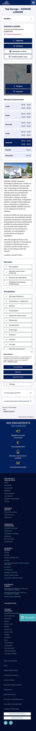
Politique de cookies (12, 361)
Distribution (8, 531)
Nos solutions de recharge (12, 596)
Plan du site (8, 689)
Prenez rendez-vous (10, 670)
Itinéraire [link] (19, 46)
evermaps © (30, 417)
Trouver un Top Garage (9, 407)
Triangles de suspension (11, 499)
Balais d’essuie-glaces (11, 575)
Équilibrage (8, 485)
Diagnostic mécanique (11, 528)
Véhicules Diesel (9, 648)
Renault (6, 621)
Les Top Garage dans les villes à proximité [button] (16, 401)
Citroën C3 (7, 637)
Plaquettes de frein (10, 512)
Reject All (18, 372)
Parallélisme (8, 488)
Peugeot (6, 626)
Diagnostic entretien (10, 572)
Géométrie (7, 490)
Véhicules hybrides (10, 653)
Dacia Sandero (8, 643)
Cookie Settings (18, 367)
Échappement (8, 541)
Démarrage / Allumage (11, 533)
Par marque (8, 618)
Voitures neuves (10, 603)
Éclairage (7, 567)
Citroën (6, 634)
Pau (4, 409)
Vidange (6, 552)
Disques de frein (9, 515)
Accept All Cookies (18, 377)
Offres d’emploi (9, 680)
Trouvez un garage (10, 661)
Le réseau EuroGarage (11, 709)
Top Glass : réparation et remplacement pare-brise (16, 563)
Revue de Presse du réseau (13, 685)
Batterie (7, 560)
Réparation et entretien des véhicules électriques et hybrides (16, 589)
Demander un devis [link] (19, 51)
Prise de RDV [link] (29, 617)
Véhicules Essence (10, 651)
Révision (6, 555)
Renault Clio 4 (8, 624)
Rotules (6, 501)
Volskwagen (8, 645)
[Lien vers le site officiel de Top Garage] (6, 2)
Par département (9, 616)
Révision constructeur (11, 557)
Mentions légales (10, 694)
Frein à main (8, 517)
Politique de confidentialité (13, 699)
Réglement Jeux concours (13, 704)
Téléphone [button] (19, 41)
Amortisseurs (8, 496)
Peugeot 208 (8, 629)
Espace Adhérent (17, 718)
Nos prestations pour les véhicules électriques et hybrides (15, 593)
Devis (5, 665)
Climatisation (8, 570)
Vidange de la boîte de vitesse (13, 578)
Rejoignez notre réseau (17, 714)
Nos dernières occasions (11, 613)
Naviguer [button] (19, 86)
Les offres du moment (11, 675)
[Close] (32, 352)
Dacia (6, 640)
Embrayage (7, 536)
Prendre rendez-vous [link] (19, 57)
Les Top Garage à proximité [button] (12, 393)
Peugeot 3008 (8, 632)
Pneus (6, 482)
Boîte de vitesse (9, 539)
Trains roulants (9, 493)
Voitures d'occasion (8, 610)
